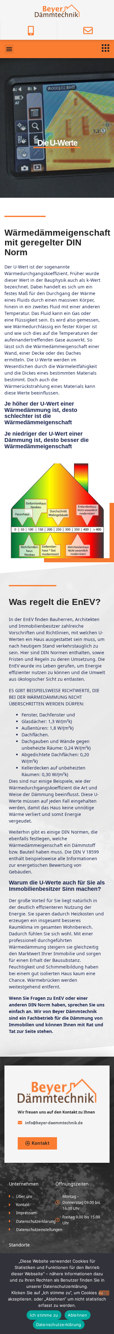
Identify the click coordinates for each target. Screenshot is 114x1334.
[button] (9, 49)
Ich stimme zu (44, 1315)
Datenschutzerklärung (58, 1324)
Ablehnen (77, 1315)
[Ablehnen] (104, 1292)
